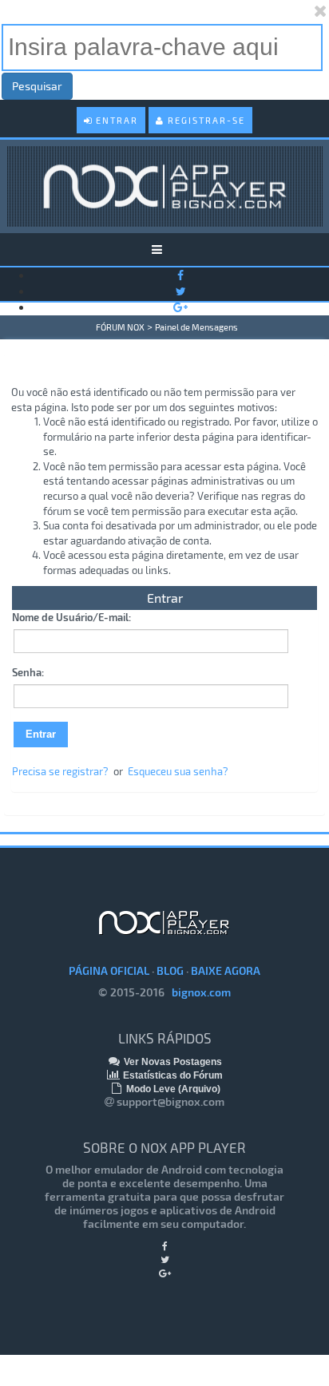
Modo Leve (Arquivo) (172, 1089)
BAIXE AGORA (225, 970)
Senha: (28, 672)
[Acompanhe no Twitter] (181, 291)
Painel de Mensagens (196, 327)
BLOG (170, 970)
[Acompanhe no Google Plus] (180, 307)
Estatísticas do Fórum (172, 1075)
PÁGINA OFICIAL (109, 970)
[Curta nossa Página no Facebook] (180, 275)
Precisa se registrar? (60, 771)
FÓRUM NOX (120, 327)
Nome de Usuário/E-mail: (71, 617)
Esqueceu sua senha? (178, 771)
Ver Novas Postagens (171, 1061)
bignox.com (197, 992)
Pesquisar (37, 86)
